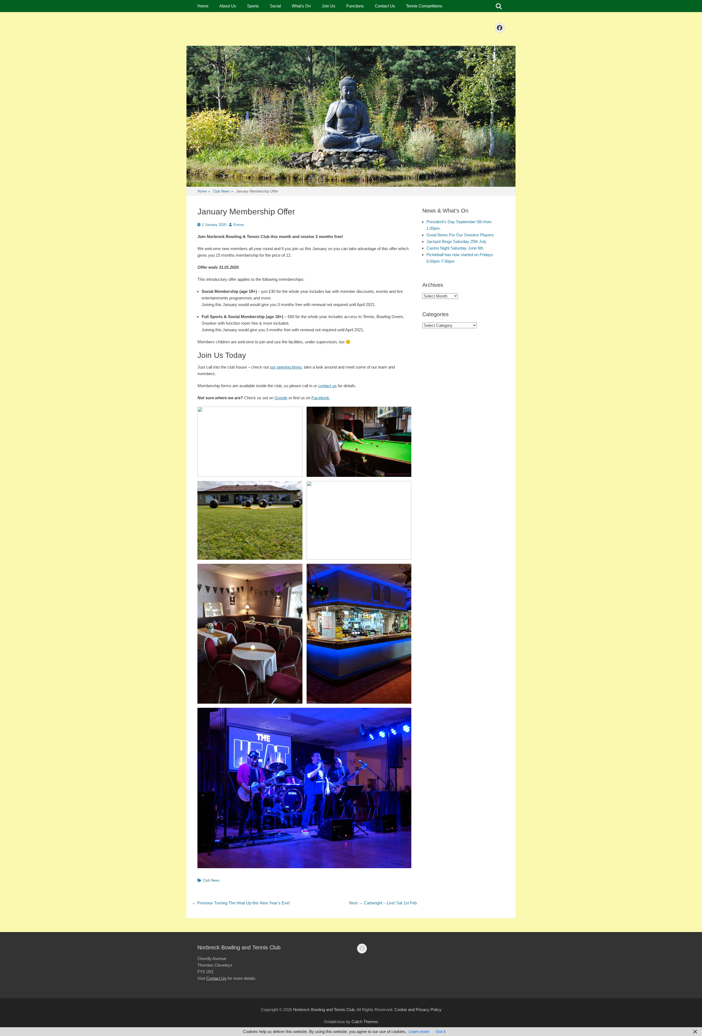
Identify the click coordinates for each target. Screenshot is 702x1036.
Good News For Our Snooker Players (460, 235)
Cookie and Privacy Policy (417, 1009)
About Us (227, 6)
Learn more (419, 1031)
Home (202, 6)
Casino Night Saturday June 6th (454, 248)
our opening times (286, 367)
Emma (238, 225)
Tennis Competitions (424, 6)
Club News (223, 191)
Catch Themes (365, 1021)
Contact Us (385, 6)
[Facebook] (500, 28)
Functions (355, 6)
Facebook (320, 397)
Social (275, 6)
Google (280, 397)
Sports (253, 6)
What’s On (301, 6)
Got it (440, 1031)
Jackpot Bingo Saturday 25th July (456, 241)
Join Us (328, 6)
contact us (327, 385)
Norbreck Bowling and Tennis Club (324, 1009)
